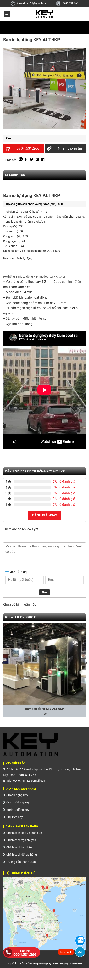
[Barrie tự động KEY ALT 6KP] (44, 664)
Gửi (44, 592)
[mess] (80, 952)
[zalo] (80, 940)
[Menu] (7, 14)
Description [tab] (15, 175)
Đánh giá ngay (44, 515)
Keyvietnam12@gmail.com (32, 3)
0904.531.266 (70, 3)
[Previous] (10, 190)
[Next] (79, 190)
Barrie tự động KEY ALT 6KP (44, 709)
